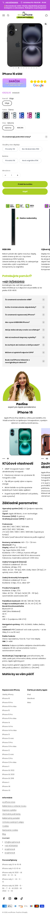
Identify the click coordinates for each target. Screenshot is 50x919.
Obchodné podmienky (11, 814)
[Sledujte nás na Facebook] (3, 898)
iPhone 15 (6, 710)
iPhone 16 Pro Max (9, 706)
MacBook (31, 698)
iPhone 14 (6, 722)
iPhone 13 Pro (7, 742)
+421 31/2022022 (11, 2)
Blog (4, 834)
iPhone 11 (5, 766)
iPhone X (5, 782)
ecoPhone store (8, 802)
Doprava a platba (9, 810)
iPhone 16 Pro (7, 702)
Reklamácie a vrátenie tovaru (14, 806)
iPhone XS (6, 790)
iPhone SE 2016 (8, 778)
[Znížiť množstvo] (5, 175)
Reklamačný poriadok (11, 818)
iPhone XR (6, 786)
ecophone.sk (10, 849)
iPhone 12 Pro (7, 758)
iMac (29, 702)
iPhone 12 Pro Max (9, 762)
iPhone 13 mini (8, 738)
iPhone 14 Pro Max (9, 730)
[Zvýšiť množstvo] (17, 175)
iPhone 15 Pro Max (9, 718)
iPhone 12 (6, 750)
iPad (29, 694)
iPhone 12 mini (8, 754)
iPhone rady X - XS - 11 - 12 (11, 880)
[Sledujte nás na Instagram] (9, 898)
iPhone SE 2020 (8, 774)
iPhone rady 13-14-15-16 (11, 864)
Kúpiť (25, 191)
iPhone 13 (6, 734)
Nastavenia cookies (10, 830)
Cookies (5, 826)
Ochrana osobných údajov (13, 822)
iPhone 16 (6, 698)
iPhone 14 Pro (7, 726)
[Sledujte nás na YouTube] (15, 898)
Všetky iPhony (7, 694)
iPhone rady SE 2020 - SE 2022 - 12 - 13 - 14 (12, 873)
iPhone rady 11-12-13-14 (11, 868)
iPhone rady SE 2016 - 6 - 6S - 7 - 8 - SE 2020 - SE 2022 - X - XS (12, 888)
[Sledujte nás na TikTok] (21, 898)
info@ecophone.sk (12, 842)
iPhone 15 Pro (7, 714)
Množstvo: (6, 170)
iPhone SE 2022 (8, 770)
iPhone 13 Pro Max (9, 746)
